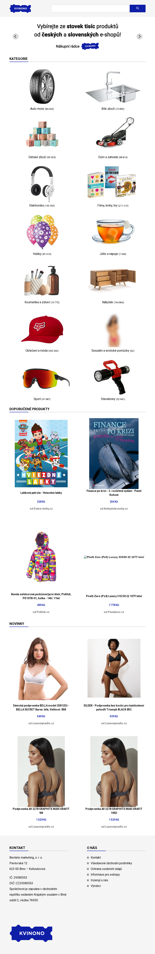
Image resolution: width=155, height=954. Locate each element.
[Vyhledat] (138, 8)
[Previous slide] (15, 36)
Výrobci (96, 886)
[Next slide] (139, 36)
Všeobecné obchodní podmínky (111, 863)
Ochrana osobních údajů (106, 869)
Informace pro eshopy (105, 874)
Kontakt (96, 857)
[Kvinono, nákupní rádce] (77, 48)
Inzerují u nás (99, 880)
